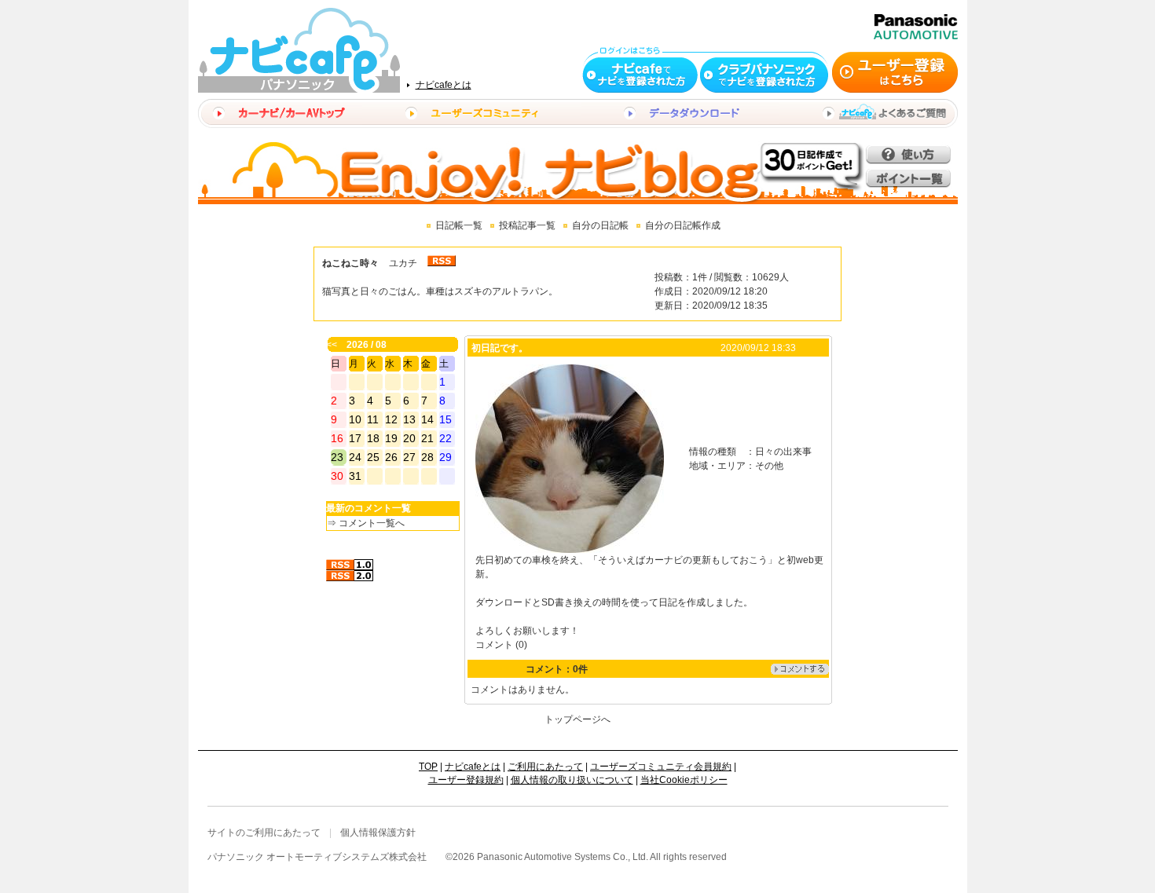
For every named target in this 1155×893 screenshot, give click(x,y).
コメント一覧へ (372, 523)
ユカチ (403, 263)
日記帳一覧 (458, 225)
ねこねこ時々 (350, 263)
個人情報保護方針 (378, 832)
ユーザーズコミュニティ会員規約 (661, 766)
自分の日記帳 (600, 225)
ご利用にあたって (545, 766)
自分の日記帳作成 (682, 225)
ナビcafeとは (443, 84)
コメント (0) (501, 644)
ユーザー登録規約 (466, 779)
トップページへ (577, 719)
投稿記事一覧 (527, 225)
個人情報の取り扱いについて (572, 779)
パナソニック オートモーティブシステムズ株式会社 (317, 856)
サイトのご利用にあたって (264, 832)
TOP (428, 766)
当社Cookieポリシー (684, 779)
